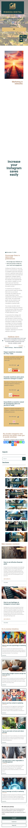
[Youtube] (21, 40)
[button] (14, 29)
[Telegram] (23, 442)
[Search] (24, 458)
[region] (14, 816)
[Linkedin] (12, 442)
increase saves (21, 340)
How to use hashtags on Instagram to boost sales (12, 603)
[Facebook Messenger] (7, 442)
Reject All (14, 825)
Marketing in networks (17, 83)
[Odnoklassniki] (15, 445)
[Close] (26, 806)
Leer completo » (7, 619)
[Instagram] (25, 36)
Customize (14, 821)
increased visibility (9, 341)
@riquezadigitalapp (14, 423)
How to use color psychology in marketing (14, 645)
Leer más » (4, 655)
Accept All (14, 818)
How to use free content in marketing (12, 703)
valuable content (17, 343)
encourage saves (15, 338)
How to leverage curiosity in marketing (13, 791)
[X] (10, 442)
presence (17, 341)
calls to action (7, 338)
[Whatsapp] (20, 442)
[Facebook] (5, 442)
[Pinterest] (21, 36)
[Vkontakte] (12, 445)
